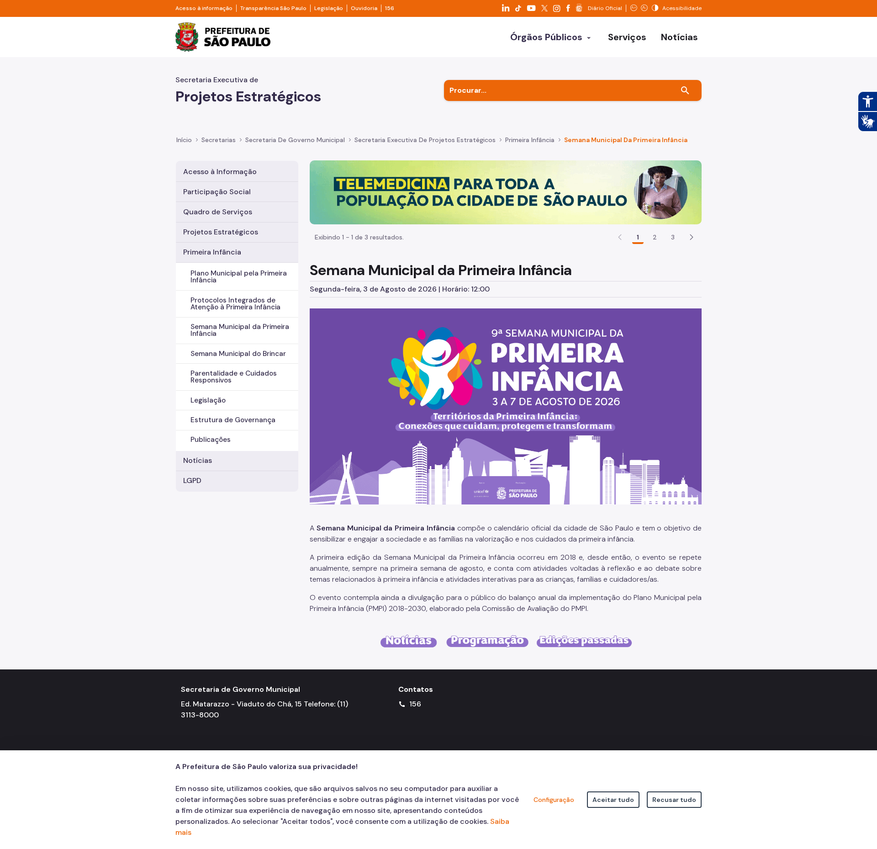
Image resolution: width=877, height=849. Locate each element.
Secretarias (218, 140)
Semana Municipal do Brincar (238, 353)
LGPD (192, 480)
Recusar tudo (674, 800)
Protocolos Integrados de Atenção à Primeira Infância (235, 304)
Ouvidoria (364, 8)
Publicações (210, 439)
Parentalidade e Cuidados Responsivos (233, 377)
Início (184, 140)
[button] (691, 237)
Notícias (197, 460)
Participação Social (217, 191)
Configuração (554, 800)
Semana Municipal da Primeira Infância (239, 330)
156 (389, 8)
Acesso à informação (203, 8)
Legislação (328, 8)
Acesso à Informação (220, 171)
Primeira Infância (212, 252)
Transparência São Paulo (273, 8)
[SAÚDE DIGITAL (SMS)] (506, 191)
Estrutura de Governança (232, 419)
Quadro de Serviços (217, 212)
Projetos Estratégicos (220, 232)
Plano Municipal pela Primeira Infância (238, 277)
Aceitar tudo (613, 800)
